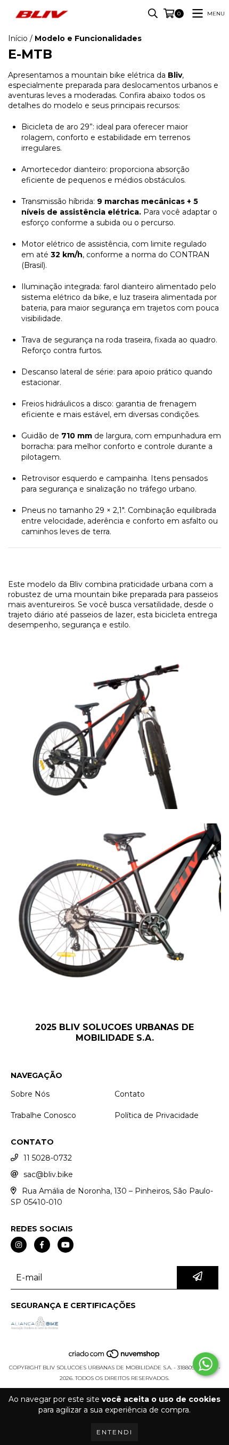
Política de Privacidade (156, 1115)
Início (18, 38)
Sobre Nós (30, 1094)
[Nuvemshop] (114, 1356)
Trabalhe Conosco (43, 1115)
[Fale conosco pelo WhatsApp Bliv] (205, 1364)
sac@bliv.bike (48, 1174)
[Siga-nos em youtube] (65, 1245)
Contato (129, 1094)
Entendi (114, 1432)
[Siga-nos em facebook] (42, 1245)
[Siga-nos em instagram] (19, 1245)
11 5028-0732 (47, 1158)
